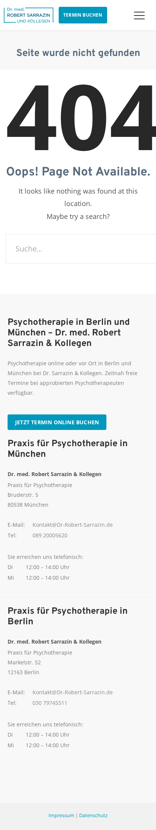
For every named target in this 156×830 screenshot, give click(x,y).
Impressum (61, 815)
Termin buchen (83, 15)
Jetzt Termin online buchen (57, 422)
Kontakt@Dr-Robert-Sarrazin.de (73, 524)
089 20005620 (50, 535)
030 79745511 (50, 702)
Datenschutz (93, 815)
